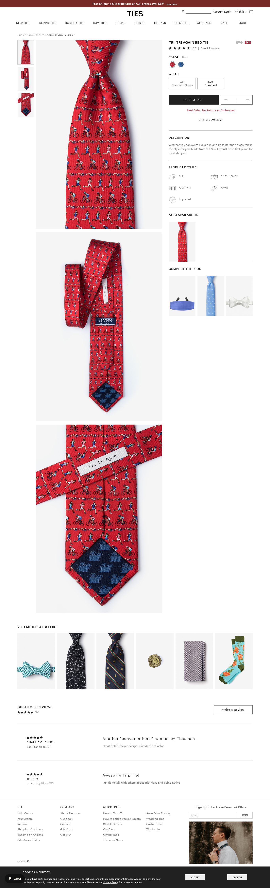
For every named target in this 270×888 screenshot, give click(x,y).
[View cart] (251, 11)
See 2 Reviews (210, 48)
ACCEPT (195, 877)
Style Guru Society (158, 813)
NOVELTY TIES (36, 35)
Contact (65, 824)
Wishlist (240, 11)
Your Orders (25, 818)
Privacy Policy (110, 882)
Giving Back (111, 834)
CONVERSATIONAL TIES (60, 35)
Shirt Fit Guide (112, 824)
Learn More (172, 4)
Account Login (222, 11)
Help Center (25, 813)
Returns (22, 824)
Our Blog (109, 829)
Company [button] (67, 807)
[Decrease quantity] (226, 99)
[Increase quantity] (248, 99)
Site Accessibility (28, 840)
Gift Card (66, 829)
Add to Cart (194, 99)
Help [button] (21, 807)
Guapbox (66, 818)
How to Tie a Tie (113, 813)
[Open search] (183, 11)
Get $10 (65, 834)
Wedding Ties (155, 818)
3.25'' (211, 83)
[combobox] (198, 12)
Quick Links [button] (111, 807)
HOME (22, 35)
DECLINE (237, 877)
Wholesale (153, 829)
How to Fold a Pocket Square (122, 818)
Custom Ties (154, 824)
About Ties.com (70, 813)
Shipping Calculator (30, 829)
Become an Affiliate (30, 834)
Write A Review (233, 709)
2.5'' (182, 83)
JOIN (245, 815)
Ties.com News (113, 840)
